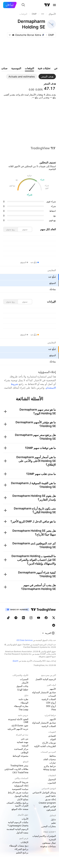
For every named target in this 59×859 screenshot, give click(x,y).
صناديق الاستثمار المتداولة (44, 692)
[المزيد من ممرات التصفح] (42, 14)
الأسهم (53, 689)
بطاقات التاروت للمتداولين (16, 769)
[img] (13, 34)
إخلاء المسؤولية (21, 785)
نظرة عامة (23, 699)
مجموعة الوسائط (20, 755)
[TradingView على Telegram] (16, 618)
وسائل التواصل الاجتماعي (44, 792)
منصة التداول (22, 832)
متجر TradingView (19, 765)
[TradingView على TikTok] (8, 618)
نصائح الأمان (22, 799)
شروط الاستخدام (20, 782)
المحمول (52, 779)
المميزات (24, 679)
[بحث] (23, 5)
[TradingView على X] (53, 618)
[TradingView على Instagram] (31, 618)
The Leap (23, 709)
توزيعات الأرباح (49, 742)
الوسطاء (24, 702)
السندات (52, 695)
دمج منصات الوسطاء (18, 845)
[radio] (25, 229)
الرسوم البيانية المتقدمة (17, 829)
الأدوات (25, 818)
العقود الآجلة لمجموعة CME (18, 720)
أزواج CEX (51, 702)
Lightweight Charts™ (17, 825)
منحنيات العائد (49, 759)
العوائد (53, 739)
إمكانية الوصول (21, 796)
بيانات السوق (22, 686)
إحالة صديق (50, 799)
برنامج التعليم (22, 852)
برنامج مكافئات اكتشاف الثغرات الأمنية (17, 804)
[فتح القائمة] (54, 5)
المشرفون (51, 809)
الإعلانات (24, 842)
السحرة (52, 839)
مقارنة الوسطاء (21, 706)
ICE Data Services (25, 640)
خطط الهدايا (22, 689)
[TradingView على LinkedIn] (23, 618)
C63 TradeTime (20, 772)
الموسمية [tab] (16, 68)
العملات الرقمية (49, 699)
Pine (53, 709)
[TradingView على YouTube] (38, 618)
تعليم (53, 822)
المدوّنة (25, 745)
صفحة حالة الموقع (20, 809)
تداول (53, 819)
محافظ (52, 755)
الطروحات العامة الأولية (45, 746)
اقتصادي (52, 735)
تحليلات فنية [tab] (44, 68)
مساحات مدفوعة (48, 846)
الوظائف (24, 752)
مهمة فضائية (22, 742)
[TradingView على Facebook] (46, 618)
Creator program (47, 802)
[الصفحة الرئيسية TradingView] (47, 5)
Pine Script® (49, 769)
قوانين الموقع (50, 806)
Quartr (15, 661)
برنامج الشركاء (21, 849)
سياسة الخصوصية (20, 789)
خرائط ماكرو (50, 766)
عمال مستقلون (49, 842)
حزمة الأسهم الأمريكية (18, 729)
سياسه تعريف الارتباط (18, 792)
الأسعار (25, 682)
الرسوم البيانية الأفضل (45, 679)
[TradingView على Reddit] (53, 625)
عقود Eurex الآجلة (19, 725)
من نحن (24, 738)
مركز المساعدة (21, 749)
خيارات (52, 762)
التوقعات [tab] (29, 68)
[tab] (47, 76)
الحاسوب (52, 782)
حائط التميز (50, 796)
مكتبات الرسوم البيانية (18, 822)
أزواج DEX (51, 706)
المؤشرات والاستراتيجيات (44, 836)
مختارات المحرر (48, 826)
